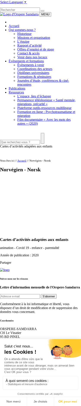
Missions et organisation (33, 37)
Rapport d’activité (29, 45)
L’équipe (23, 41)
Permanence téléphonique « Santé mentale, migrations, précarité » (46, 102)
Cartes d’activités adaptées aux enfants (26, 146)
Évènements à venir (30, 65)
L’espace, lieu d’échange (34, 96)
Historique (24, 34)
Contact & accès (28, 53)
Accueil (14, 26)
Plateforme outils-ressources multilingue (44, 108)
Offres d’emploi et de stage (35, 49)
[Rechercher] (42, 10)
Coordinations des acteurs (34, 69)
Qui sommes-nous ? (22, 30)
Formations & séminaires (34, 77)
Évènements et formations (26, 61)
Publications (17, 88)
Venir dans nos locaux (32, 57)
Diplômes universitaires (33, 73)
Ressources (16, 92)
